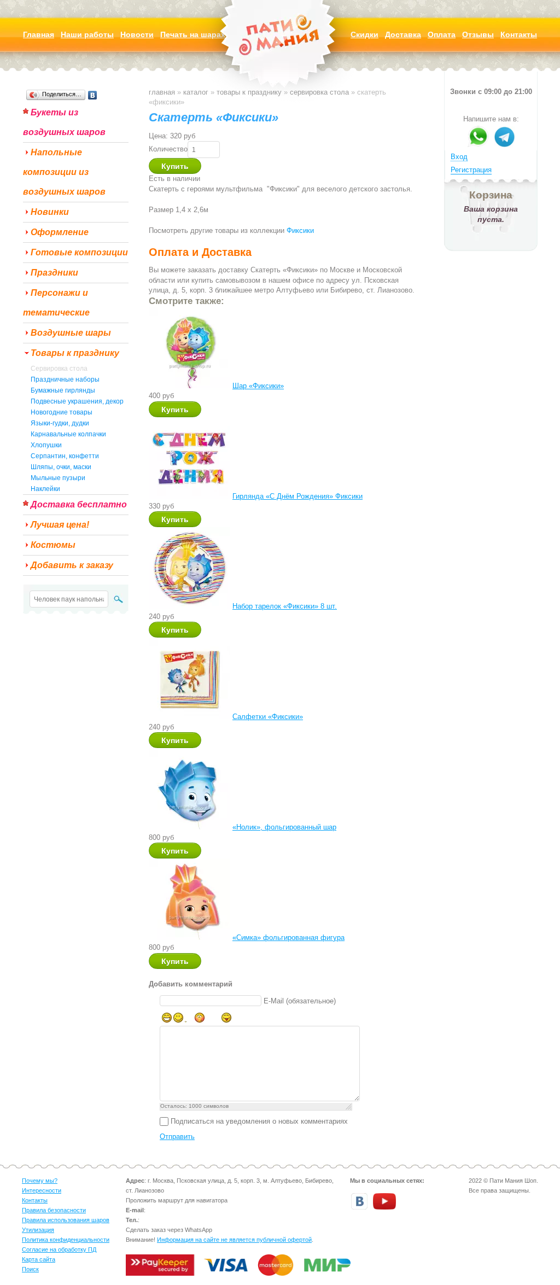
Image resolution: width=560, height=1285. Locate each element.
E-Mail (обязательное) (300, 1001)
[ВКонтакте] (92, 95)
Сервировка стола (59, 368)
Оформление (60, 232)
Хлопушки (46, 445)
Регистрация (471, 170)
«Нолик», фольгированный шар (284, 827)
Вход (459, 157)
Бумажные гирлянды (63, 390)
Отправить (177, 1136)
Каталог (195, 92)
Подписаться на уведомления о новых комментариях (259, 1121)
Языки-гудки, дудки (60, 423)
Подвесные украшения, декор (77, 401)
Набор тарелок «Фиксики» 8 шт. (284, 606)
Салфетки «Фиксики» (267, 716)
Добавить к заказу (72, 565)
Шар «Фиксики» (258, 386)
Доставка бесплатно (79, 504)
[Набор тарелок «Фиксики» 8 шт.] (189, 606)
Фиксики (300, 230)
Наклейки (45, 489)
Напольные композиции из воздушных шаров (64, 172)
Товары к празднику (75, 353)
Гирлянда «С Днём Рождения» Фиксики (297, 496)
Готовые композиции (79, 252)
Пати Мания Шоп (280, 51)
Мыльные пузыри (58, 478)
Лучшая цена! (60, 524)
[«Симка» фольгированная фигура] (189, 937)
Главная (162, 92)
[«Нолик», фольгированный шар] (189, 827)
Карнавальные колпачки (68, 434)
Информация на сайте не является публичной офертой (234, 1239)
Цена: (158, 136)
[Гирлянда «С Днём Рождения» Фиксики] (189, 496)
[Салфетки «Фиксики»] (189, 716)
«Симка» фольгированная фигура (288, 937)
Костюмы (53, 545)
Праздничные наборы (65, 379)
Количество (168, 149)
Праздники (54, 272)
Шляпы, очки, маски (61, 467)
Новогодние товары (61, 412)
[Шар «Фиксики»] (189, 386)
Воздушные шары (71, 332)
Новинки (50, 212)
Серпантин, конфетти (65, 456)
